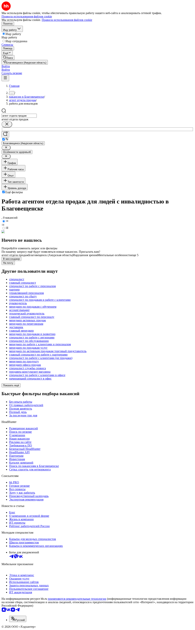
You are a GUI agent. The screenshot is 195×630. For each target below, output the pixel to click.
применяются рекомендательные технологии (77, 598)
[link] (8, 57)
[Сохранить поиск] (5, 134)
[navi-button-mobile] (5, 78)
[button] (6, 66)
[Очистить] (7, 124)
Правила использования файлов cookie (67, 19)
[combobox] (19, 116)
